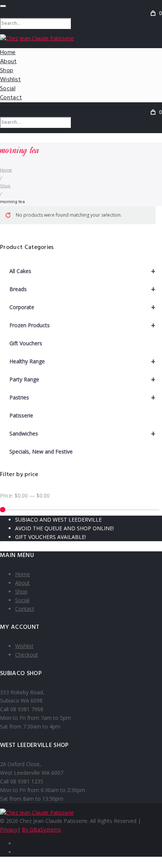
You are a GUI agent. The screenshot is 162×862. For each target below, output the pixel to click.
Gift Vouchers (25, 343)
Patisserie (21, 415)
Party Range (82, 379)
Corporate (82, 307)
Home (7, 53)
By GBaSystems (41, 829)
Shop (6, 71)
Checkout (26, 654)
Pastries (82, 397)
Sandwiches (82, 433)
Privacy (8, 829)
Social (7, 89)
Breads (82, 289)
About (8, 62)
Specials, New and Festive (41, 451)
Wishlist (10, 80)
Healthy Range (82, 361)
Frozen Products (82, 325)
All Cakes (82, 271)
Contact (11, 98)
